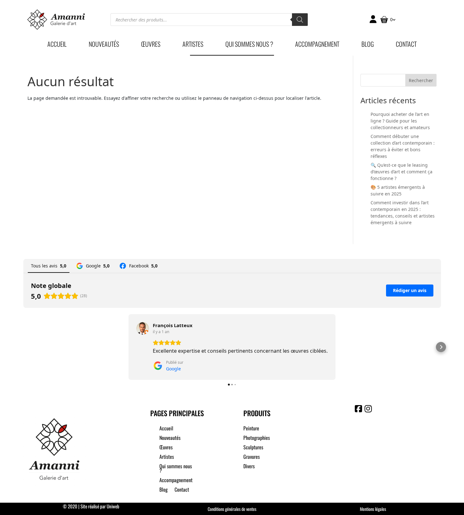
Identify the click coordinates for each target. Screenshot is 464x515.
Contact (406, 45)
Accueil (57, 45)
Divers (249, 467)
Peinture (251, 429)
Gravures (251, 457)
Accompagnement (317, 45)
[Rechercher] (300, 19)
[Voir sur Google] (142, 328)
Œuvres (150, 45)
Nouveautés (104, 45)
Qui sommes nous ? (249, 45)
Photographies (256, 438)
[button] (23, 347)
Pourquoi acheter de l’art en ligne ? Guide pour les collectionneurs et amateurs (400, 120)
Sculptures (253, 448)
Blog (367, 45)
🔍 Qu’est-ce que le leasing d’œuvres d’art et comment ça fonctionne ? (401, 171)
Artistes (192, 45)
